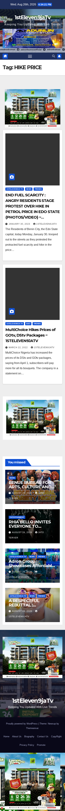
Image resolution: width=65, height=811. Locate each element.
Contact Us (42, 736)
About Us (16, 736)
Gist (28, 324)
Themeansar (32, 728)
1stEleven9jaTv (32, 17)
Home (6, 736)
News (28, 189)
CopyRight (56, 736)
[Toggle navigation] (30, 56)
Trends (38, 189)
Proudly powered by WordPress (22, 723)
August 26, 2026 (22, 493)
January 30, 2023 (20, 224)
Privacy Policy (27, 745)
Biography (29, 736)
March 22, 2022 (18, 347)
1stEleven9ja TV (14, 189)
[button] (53, 56)
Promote (41, 745)
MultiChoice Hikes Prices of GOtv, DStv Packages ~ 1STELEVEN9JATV (30, 335)
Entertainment (17, 517)
